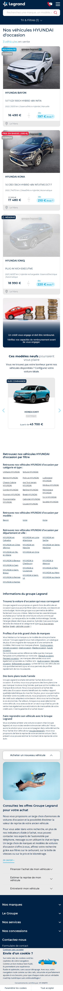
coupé (26, 626)
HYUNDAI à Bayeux (11, 560)
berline (6, 626)
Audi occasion (43, 661)
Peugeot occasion (11, 658)
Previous (3, 409)
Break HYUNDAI (30, 494)
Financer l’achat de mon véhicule (30, 869)
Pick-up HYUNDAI (31, 478)
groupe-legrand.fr (37, 731)
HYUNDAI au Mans (51, 572)
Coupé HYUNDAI (30, 504)
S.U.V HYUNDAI (50, 497)
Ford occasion (46, 645)
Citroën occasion (10, 648)
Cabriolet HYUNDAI (31, 499)
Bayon (6, 520)
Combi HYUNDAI (10, 490)
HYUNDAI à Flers (50, 568)
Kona (45, 520)
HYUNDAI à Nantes (11, 582)
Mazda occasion (39, 648)
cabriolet (19, 626)
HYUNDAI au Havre (51, 577)
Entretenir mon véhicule (24, 888)
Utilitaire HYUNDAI (11, 472)
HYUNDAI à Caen (10, 565)
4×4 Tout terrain (47, 624)
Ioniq (25, 520)
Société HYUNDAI (50, 502)
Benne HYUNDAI (10, 478)
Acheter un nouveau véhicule (27, 755)
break (12, 626)
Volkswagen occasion (21, 664)
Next (59, 409)
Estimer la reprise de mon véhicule (25, 879)
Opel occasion (25, 648)
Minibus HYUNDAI (51, 485)
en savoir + (8, 860)
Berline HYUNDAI (30, 490)
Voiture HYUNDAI (30, 472)
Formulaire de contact (15, 945)
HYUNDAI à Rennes (11, 577)
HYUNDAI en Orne (31, 552)
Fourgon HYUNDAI (11, 494)
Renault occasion (46, 656)
